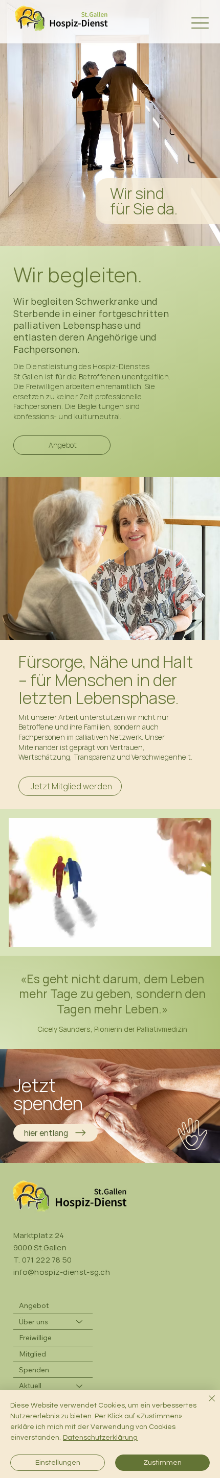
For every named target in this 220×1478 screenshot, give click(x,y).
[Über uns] (80, 1321)
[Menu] (200, 23)
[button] (193, 935)
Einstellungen (57, 1462)
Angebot (34, 1305)
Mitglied (32, 1354)
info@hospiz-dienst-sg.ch (61, 1272)
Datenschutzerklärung (100, 1437)
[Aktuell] (80, 1385)
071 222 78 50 (47, 1259)
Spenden (34, 1369)
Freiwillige (35, 1337)
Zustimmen (162, 1462)
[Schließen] (205, 1404)
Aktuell (30, 1385)
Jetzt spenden (48, 1094)
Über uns (33, 1321)
